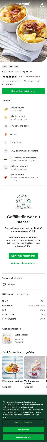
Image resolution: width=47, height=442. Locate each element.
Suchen (42, 6)
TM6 (10, 66)
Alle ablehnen (23, 430)
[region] (23, 418)
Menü (5, 6)
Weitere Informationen (23, 263)
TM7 (4, 66)
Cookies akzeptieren (23, 437)
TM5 (16, 66)
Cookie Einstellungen (23, 422)
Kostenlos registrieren (23, 91)
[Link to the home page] (23, 4)
